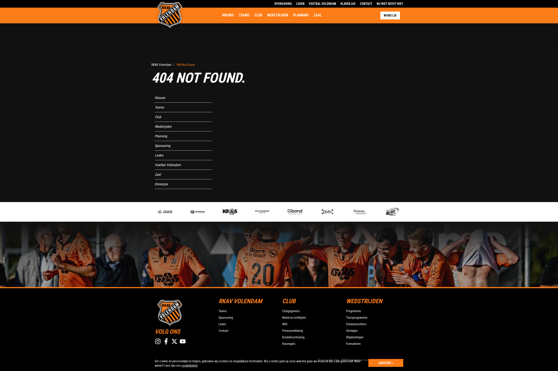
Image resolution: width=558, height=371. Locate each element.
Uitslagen (352, 330)
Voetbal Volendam (322, 3)
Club (258, 15)
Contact (366, 3)
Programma (353, 311)
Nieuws (228, 15)
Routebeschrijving (293, 337)
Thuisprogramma (356, 317)
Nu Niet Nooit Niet (390, 3)
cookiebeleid (189, 365)
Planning (301, 15)
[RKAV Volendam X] (174, 341)
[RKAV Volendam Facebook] (166, 341)
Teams (244, 15)
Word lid (390, 15)
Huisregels (288, 343)
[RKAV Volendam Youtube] (183, 341)
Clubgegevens (291, 311)
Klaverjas (348, 3)
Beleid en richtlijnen (294, 317)
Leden (300, 3)
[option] (155, 212)
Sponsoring (283, 3)
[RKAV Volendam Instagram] (158, 341)
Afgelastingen (355, 337)
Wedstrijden (277, 15)
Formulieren (353, 343)
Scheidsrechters (356, 324)
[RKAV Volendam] (183, 312)
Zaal (318, 15)
